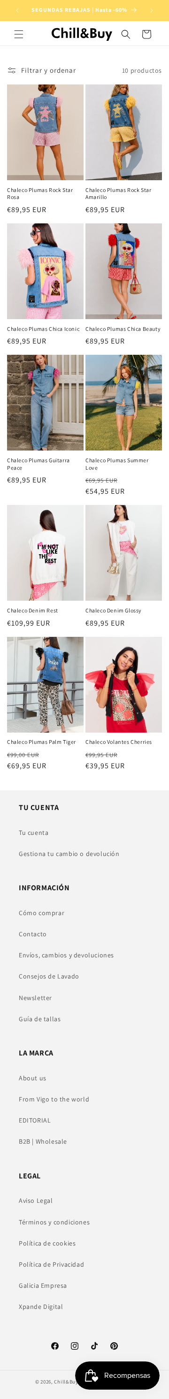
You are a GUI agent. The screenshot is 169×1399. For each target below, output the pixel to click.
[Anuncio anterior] (17, 10)
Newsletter (35, 998)
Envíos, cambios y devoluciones (66, 955)
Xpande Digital (41, 1306)
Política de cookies (47, 1243)
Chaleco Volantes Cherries (118, 741)
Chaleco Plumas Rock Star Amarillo (118, 193)
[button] (18, 34)
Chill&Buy (66, 1381)
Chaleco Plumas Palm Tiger (41, 741)
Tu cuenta (33, 832)
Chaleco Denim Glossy (113, 610)
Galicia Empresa (43, 1285)
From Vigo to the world (54, 1099)
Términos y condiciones (54, 1222)
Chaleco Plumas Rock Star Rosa (40, 193)
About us (32, 1078)
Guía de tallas (40, 1019)
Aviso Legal (36, 1200)
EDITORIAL (35, 1120)
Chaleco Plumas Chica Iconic (43, 328)
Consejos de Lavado (49, 976)
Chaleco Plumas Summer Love (117, 464)
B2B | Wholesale (43, 1141)
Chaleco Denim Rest (32, 610)
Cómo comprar (41, 913)
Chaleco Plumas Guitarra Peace (38, 464)
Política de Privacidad (51, 1264)
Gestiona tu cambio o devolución (69, 853)
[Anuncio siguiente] (151, 10)
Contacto (33, 934)
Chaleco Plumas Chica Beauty (123, 328)
